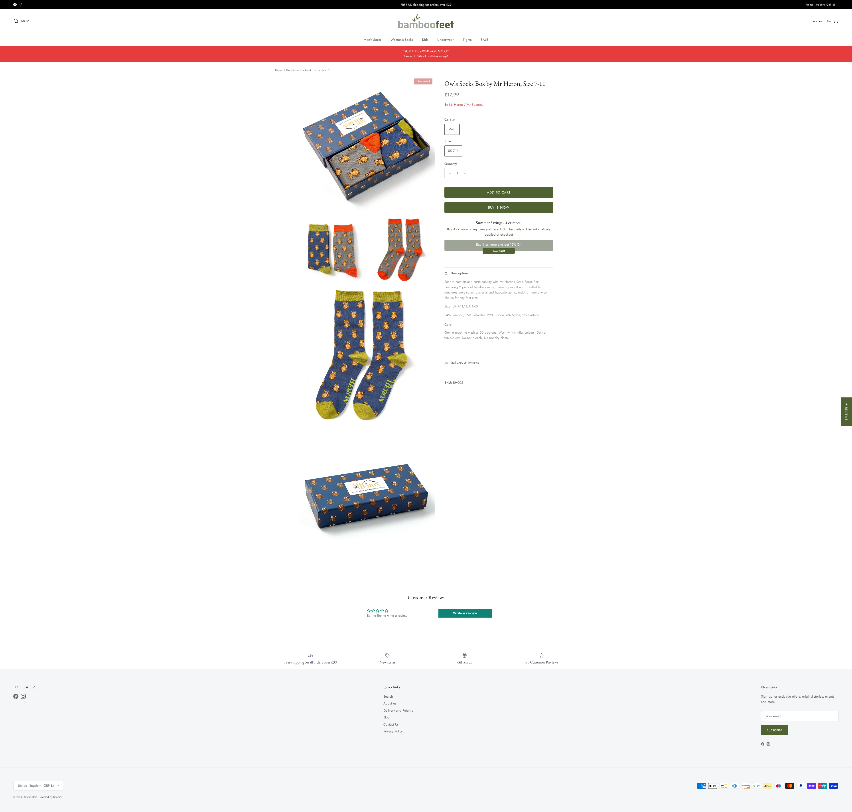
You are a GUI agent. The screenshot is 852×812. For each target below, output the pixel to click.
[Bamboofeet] (426, 21)
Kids (425, 39)
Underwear (445, 39)
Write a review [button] (465, 613)
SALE (484, 39)
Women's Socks (401, 39)
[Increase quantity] (466, 173)
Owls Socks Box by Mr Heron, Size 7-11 (308, 70)
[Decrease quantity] (448, 173)
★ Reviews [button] (846, 411)
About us (389, 703)
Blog (386, 717)
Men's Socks (372, 39)
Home (278, 70)
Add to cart (499, 192)
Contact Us (390, 724)
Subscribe (775, 730)
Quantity (450, 164)
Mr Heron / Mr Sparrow (466, 104)
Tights (467, 39)
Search (388, 696)
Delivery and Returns (398, 710)
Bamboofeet (30, 797)
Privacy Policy (393, 731)
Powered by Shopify (50, 797)
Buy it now (499, 207)
